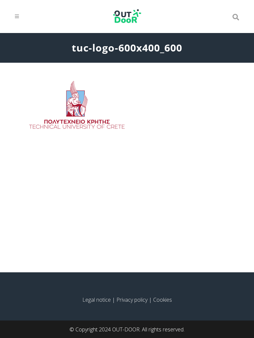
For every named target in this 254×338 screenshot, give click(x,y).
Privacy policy (132, 299)
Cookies (162, 299)
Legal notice (96, 299)
